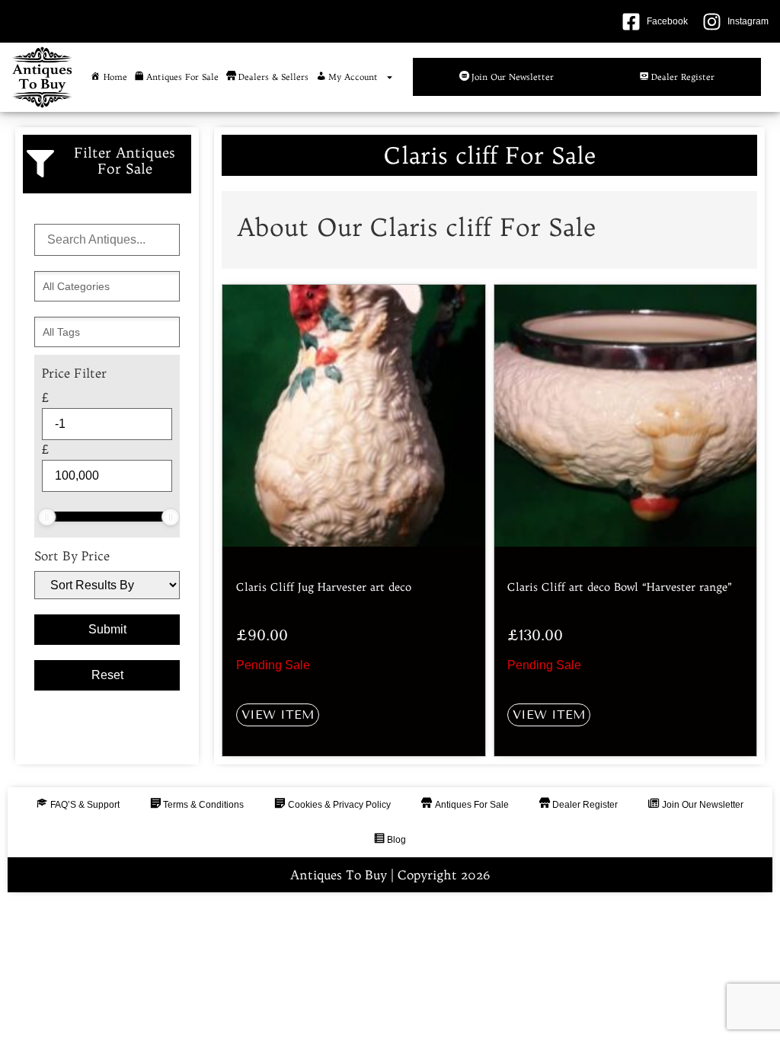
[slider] (46, 517)
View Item (277, 714)
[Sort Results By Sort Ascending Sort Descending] (107, 585)
